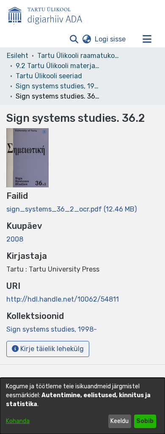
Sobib (145, 421)
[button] (74, 39)
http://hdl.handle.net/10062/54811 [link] (62, 299)
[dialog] (82, 406)
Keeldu (119, 421)
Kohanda (18, 421)
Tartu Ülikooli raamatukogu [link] (79, 56)
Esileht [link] (17, 56)
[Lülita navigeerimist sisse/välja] (147, 39)
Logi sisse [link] (110, 39)
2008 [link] (14, 239)
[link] (71, 209)
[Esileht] (48, 14)
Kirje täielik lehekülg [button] (51, 349)
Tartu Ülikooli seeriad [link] (49, 76)
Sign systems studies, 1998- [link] (58, 86)
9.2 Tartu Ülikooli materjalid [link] (58, 66)
